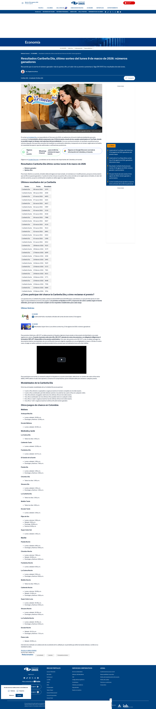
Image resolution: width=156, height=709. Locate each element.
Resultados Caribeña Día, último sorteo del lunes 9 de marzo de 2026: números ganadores (60, 53)
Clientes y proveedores (77, 685)
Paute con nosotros (76, 690)
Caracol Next (50, 698)
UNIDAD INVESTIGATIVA (77, 8)
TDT (73, 677)
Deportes (21, 691)
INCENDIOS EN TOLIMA (49, 11)
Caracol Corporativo (52, 695)
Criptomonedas (78, 48)
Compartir (129, 78)
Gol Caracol (49, 677)
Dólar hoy (70, 48)
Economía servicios (63, 655)
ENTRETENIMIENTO (112, 8)
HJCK (48, 682)
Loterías (50, 655)
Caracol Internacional (52, 692)
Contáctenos (75, 682)
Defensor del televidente (78, 674)
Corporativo (103, 685)
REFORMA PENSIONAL (63, 11)
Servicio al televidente (77, 671)
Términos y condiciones (105, 682)
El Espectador (50, 687)
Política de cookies (104, 679)
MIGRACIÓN (73, 11)
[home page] (78, 3)
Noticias (13, 691)
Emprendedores (88, 48)
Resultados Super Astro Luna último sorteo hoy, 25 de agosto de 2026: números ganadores (62, 326)
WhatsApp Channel (42, 152)
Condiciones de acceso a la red (107, 671)
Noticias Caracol (25, 53)
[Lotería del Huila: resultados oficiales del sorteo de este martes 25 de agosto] (26, 316)
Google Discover (33, 159)
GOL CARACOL (60, 8)
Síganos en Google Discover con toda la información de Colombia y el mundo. (81, 151)
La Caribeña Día (32, 137)
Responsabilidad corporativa (107, 674)
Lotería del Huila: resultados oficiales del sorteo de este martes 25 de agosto (57, 316)
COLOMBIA (50, 8)
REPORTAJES (100, 8)
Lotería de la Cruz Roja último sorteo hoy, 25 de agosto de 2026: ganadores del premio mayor (120, 160)
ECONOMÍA (90, 8)
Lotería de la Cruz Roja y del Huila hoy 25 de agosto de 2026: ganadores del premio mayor (121, 152)
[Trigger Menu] (22, 3)
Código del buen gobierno (78, 679)
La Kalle (48, 679)
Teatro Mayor (50, 690)
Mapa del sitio (75, 687)
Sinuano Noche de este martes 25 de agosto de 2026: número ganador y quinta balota (120, 176)
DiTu (48, 685)
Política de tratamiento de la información (109, 677)
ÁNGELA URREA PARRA (28, 650)
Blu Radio (49, 674)
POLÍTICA (40, 8)
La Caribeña (40, 655)
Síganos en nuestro (29, 152)
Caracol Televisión (51, 671)
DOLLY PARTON (82, 11)
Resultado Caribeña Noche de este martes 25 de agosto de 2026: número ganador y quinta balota (121, 168)
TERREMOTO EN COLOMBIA (95, 11)
